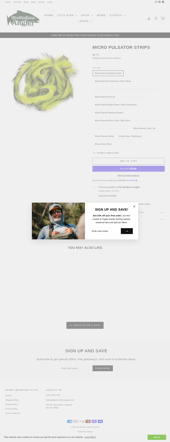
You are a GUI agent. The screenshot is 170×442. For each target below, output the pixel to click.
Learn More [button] (90, 437)
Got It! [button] (157, 437)
